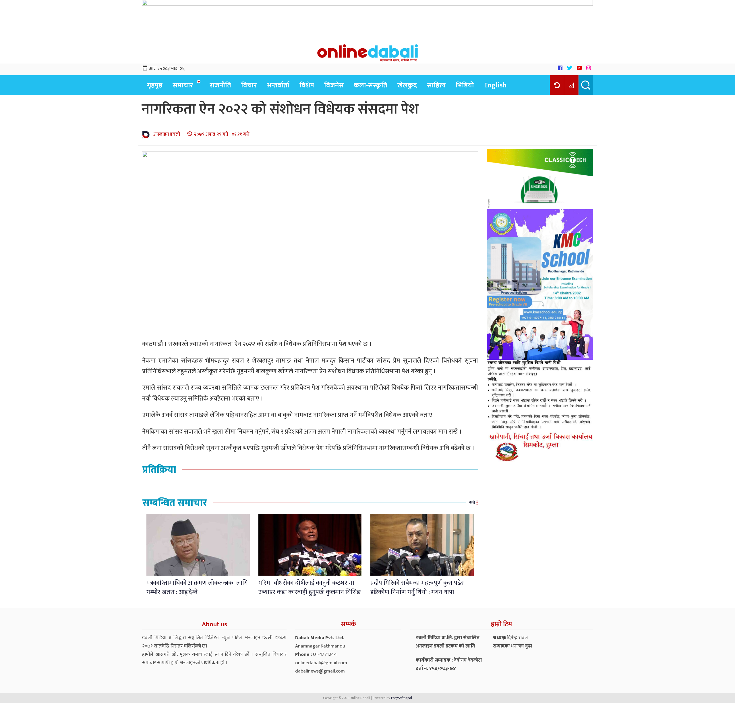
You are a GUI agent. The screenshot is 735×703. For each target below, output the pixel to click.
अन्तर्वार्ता (278, 85)
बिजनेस (334, 85)
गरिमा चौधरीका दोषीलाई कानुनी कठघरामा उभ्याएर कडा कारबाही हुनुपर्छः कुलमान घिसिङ (309, 587)
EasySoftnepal (401, 698)
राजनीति (220, 85)
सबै (472, 503)
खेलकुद (407, 85)
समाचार (183, 85)
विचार (249, 85)
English (495, 85)
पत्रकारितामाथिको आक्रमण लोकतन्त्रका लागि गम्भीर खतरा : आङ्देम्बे (197, 587)
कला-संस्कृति (370, 85)
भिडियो (465, 85)
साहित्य (436, 85)
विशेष (306, 85)
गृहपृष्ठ (155, 85)
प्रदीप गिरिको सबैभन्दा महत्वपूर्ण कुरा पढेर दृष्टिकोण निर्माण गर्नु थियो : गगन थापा (417, 587)
